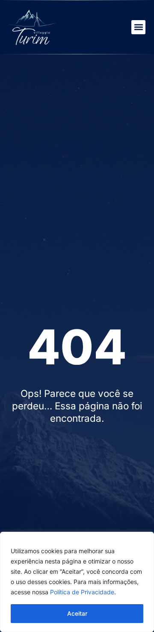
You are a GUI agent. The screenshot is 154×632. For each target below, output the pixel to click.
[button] (138, 27)
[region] (77, 582)
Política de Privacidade (82, 592)
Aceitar (77, 613)
